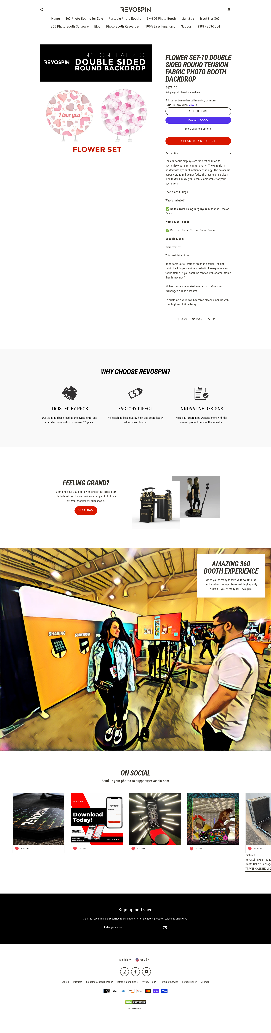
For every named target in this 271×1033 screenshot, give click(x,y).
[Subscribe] (164, 927)
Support (187, 26)
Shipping (170, 92)
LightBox (187, 19)
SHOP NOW (86, 510)
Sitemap (205, 981)
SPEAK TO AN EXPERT (198, 141)
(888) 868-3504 (209, 26)
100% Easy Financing (160, 26)
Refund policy (189, 981)
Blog (97, 26)
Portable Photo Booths (125, 19)
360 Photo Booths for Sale (84, 19)
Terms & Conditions (127, 981)
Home (55, 19)
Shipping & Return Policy (99, 981)
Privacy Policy (149, 981)
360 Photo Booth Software (70, 26)
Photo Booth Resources (123, 26)
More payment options (198, 128)
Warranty (77, 981)
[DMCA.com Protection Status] (135, 1002)
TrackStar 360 (210, 19)
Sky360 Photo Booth (161, 19)
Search (65, 981)
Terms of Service (169, 981)
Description (172, 153)
